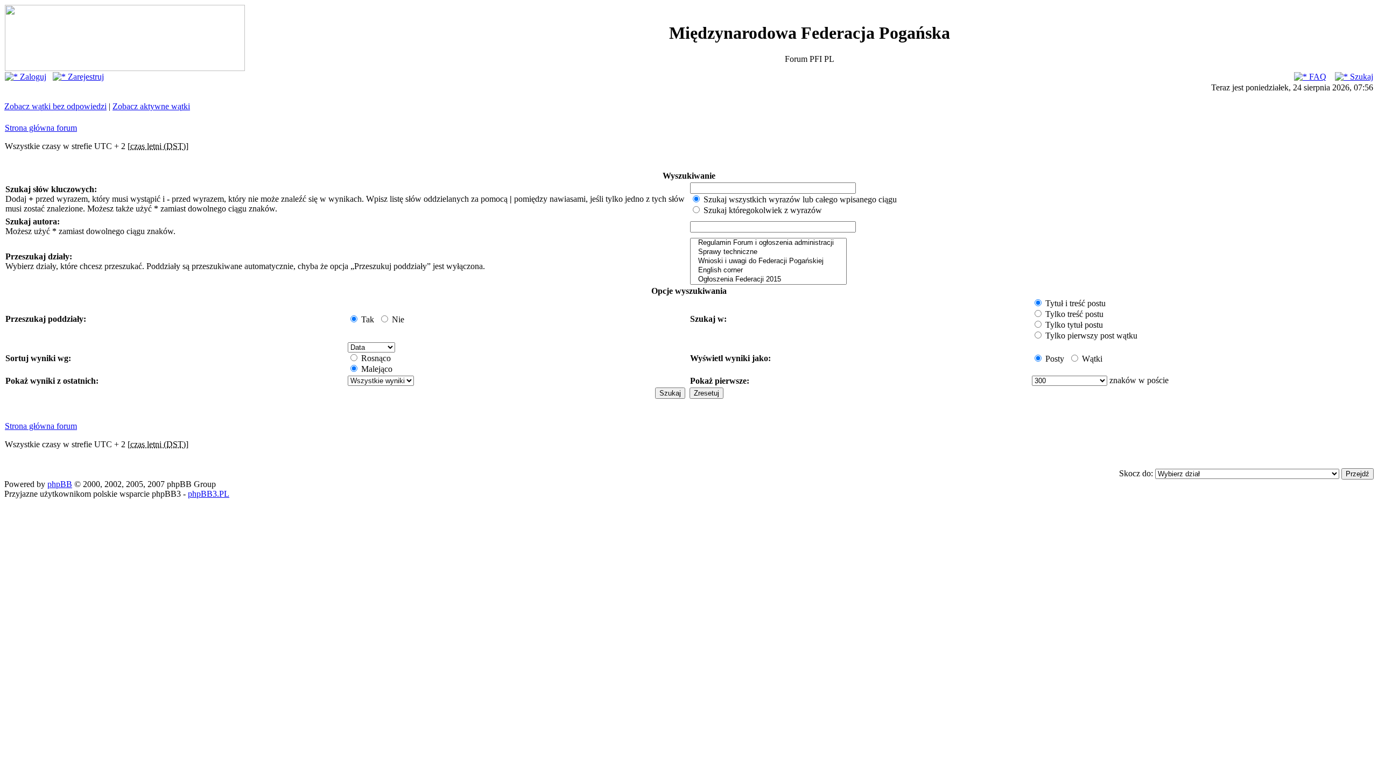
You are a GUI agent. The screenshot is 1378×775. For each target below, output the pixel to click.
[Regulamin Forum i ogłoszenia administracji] (768, 243)
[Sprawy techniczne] (768, 252)
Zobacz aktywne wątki (151, 106)
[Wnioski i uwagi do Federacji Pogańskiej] (768, 261)
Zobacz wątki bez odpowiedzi (55, 106)
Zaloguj (32, 76)
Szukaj (1360, 76)
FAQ (1316, 76)
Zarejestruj (85, 76)
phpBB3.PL (208, 493)
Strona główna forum (41, 127)
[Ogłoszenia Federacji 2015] (768, 279)
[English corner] (768, 270)
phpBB (59, 484)
